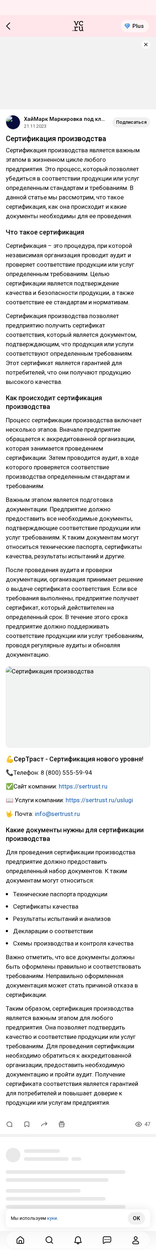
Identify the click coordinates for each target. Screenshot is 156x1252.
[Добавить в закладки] (27, 1124)
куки (52, 1218)
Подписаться (131, 122)
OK (136, 1218)
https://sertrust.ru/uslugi (99, 800)
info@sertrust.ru (57, 813)
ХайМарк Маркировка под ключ (65, 119)
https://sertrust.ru (83, 786)
